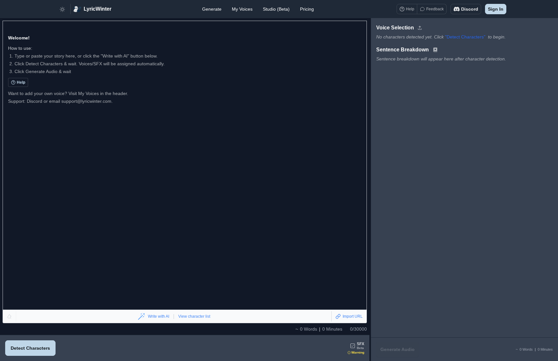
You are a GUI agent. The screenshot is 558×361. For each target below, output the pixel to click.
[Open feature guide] (435, 49)
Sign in (495, 9)
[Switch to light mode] (62, 9)
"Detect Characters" (465, 36)
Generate (212, 9)
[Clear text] (9, 316)
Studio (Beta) (276, 9)
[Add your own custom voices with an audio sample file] (419, 27)
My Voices (242, 9)
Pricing (307, 9)
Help (21, 82)
